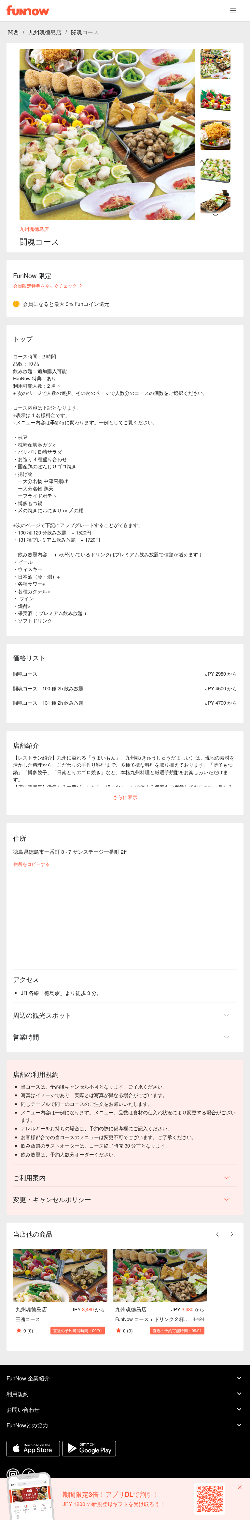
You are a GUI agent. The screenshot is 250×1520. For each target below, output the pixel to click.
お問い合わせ (23, 1409)
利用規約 (18, 1394)
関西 (13, 32)
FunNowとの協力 (27, 1425)
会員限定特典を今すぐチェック (45, 285)
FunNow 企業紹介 (28, 1378)
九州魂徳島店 (45, 32)
